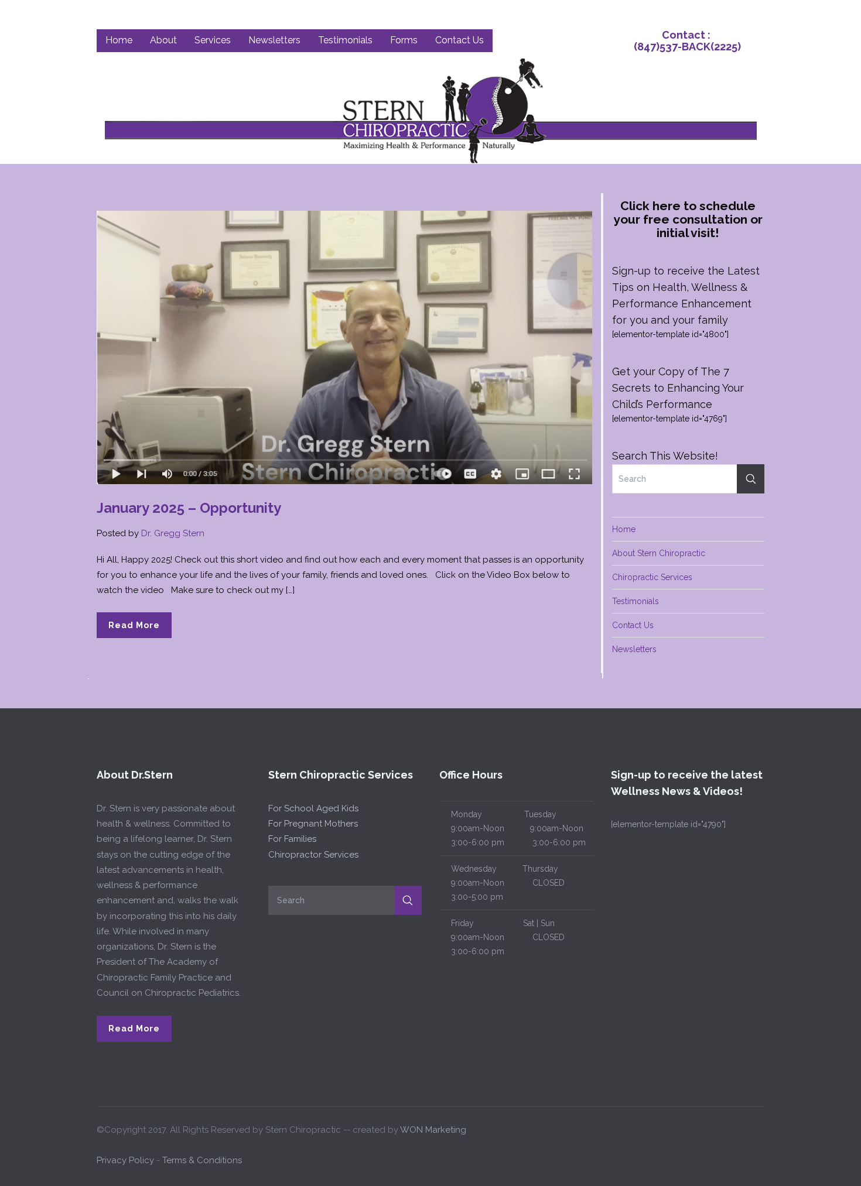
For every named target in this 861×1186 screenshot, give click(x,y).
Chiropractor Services (313, 854)
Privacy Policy (125, 1160)
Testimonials (635, 601)
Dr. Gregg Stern (172, 533)
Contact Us (633, 625)
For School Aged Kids (313, 808)
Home (624, 529)
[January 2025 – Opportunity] (344, 346)
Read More (134, 625)
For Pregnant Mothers (313, 823)
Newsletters (634, 649)
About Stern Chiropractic (658, 553)
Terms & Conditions (202, 1160)
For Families (292, 839)
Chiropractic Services (652, 577)
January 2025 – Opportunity (189, 507)
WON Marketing (433, 1130)
